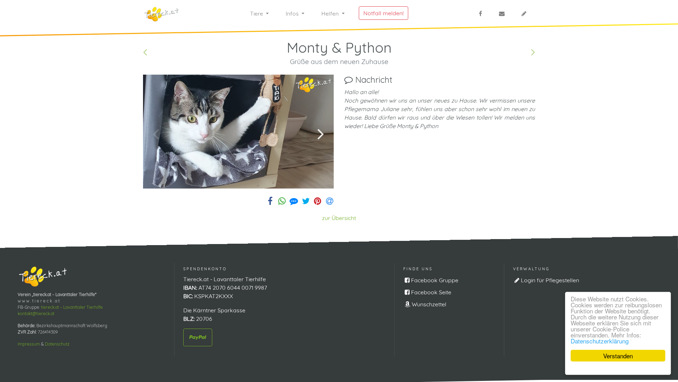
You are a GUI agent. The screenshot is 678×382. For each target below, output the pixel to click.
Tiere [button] (257, 13)
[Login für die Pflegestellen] (524, 13)
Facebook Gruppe (434, 280)
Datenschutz (57, 344)
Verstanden (618, 355)
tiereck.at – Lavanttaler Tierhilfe (72, 307)
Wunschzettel (428, 304)
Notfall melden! (383, 13)
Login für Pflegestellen (549, 280)
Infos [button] (293, 13)
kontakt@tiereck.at (36, 313)
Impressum (29, 344)
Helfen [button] (330, 13)
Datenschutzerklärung (600, 340)
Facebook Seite (430, 292)
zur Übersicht (339, 217)
